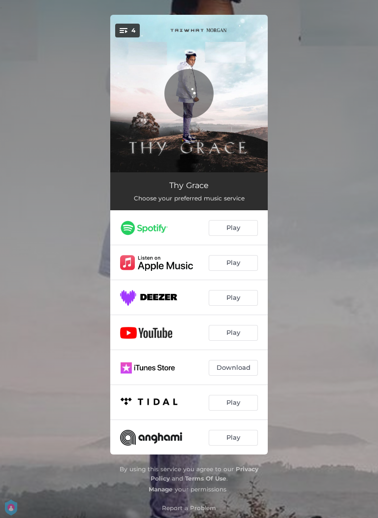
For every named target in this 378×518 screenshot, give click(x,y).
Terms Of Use (205, 478)
